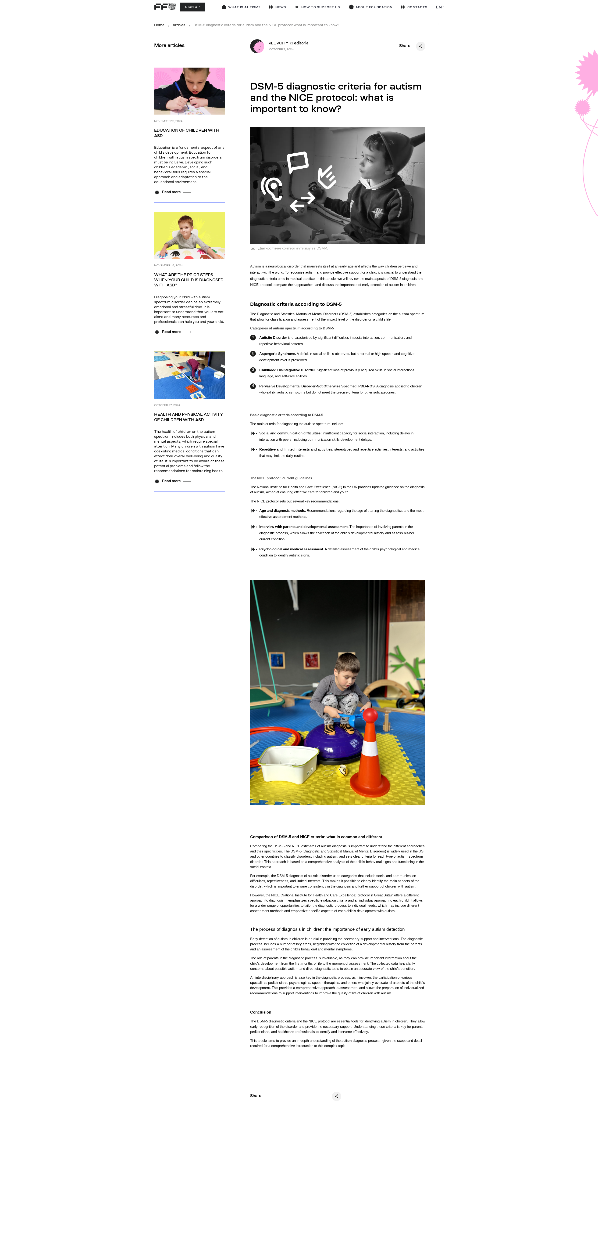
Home (159, 25)
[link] (317, 8)
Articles (179, 25)
